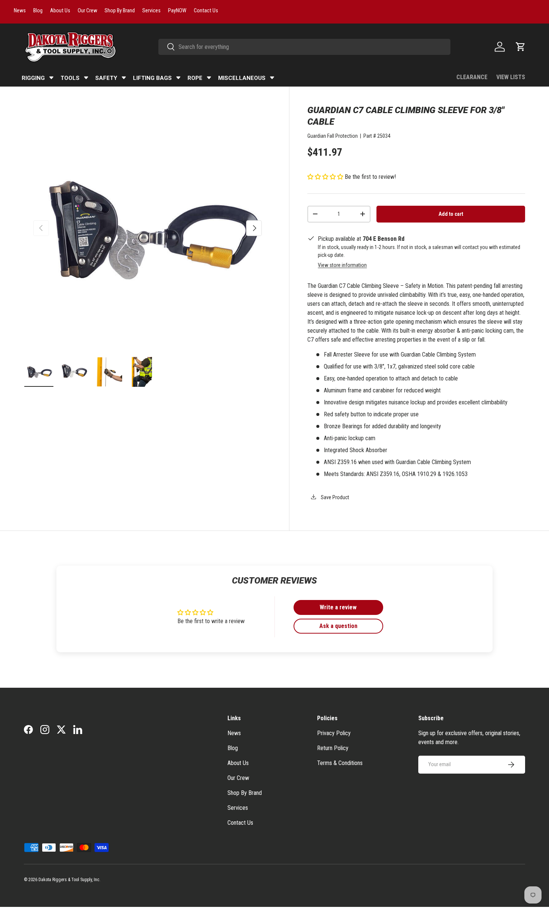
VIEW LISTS (510, 77)
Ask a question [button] (338, 625)
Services (237, 807)
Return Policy (332, 748)
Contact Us (240, 822)
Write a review (338, 607)
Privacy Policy (334, 733)
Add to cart (450, 214)
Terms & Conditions (340, 763)
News (234, 733)
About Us (238, 763)
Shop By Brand (244, 792)
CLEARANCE (471, 77)
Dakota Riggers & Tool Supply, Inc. (69, 879)
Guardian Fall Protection (332, 136)
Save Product (334, 497)
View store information (342, 265)
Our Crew (238, 777)
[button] (520, 46)
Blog (232, 748)
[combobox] (304, 47)
